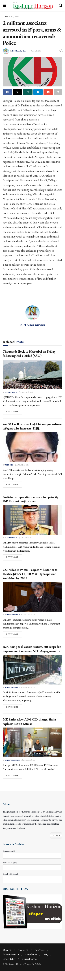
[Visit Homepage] (32, 5)
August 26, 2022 (36, 51)
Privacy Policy (9, 958)
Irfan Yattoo (11, 392)
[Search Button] (60, 5)
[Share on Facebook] (7, 92)
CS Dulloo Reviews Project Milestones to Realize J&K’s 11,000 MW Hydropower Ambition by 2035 (30, 574)
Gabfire (38, 964)
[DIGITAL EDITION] (32, 911)
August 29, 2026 (26, 392)
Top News (15, 16)
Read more (14, 411)
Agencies (9, 465)
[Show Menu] (4, 5)
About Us (7, 950)
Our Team (40, 950)
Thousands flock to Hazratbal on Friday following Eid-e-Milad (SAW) (29, 353)
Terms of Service (29, 958)
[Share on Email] (48, 92)
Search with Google (11, 874)
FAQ (46, 954)
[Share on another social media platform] (58, 92)
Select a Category (10, 862)
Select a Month (9, 851)
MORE (56, 835)
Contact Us (23, 950)
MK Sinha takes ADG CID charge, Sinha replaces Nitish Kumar (29, 721)
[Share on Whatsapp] (27, 92)
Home (5, 16)
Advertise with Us (11, 954)
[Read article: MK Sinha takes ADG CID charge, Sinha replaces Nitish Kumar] (32, 742)
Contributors (31, 954)
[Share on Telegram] (38, 92)
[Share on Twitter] (17, 92)
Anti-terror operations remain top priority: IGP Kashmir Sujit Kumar (31, 499)
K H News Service (19, 51)
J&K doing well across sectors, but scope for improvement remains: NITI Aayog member (32, 649)
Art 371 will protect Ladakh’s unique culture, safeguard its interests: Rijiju (32, 426)
